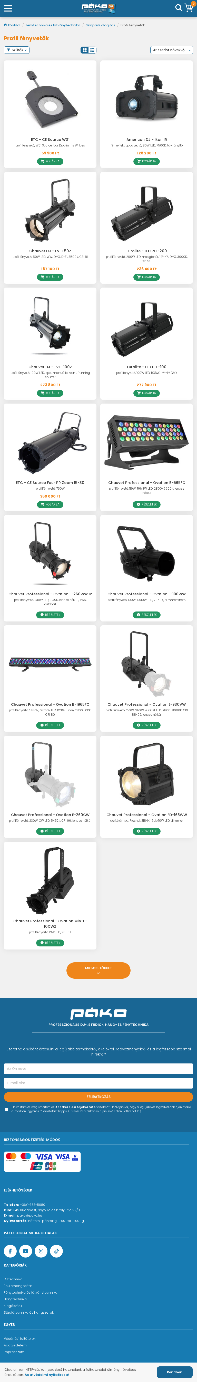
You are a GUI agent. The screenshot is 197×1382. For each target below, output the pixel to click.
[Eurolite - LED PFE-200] (147, 210)
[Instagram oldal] (41, 1251)
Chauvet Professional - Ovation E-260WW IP (50, 594)
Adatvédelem (15, 1345)
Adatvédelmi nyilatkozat (47, 1374)
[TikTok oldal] (56, 1251)
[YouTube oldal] (25, 1251)
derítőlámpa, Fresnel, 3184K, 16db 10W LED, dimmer (146, 821)
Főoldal (14, 25)
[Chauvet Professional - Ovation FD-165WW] (147, 774)
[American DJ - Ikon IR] (147, 99)
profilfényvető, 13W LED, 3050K (50, 932)
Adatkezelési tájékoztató (75, 1107)
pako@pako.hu (29, 1215)
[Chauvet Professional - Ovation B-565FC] (147, 442)
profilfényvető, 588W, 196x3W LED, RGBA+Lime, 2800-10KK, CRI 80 (50, 712)
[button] (84, 50)
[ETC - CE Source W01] (50, 99)
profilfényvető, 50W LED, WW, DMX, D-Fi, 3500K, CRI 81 (50, 257)
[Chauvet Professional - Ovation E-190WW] (147, 554)
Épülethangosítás (18, 1286)
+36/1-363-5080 (32, 1204)
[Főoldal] (98, 8)
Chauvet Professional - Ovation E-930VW (146, 704)
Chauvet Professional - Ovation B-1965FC (50, 704)
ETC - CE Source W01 (50, 139)
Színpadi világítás (101, 25)
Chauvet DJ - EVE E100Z (50, 367)
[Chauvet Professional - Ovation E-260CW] (50, 774)
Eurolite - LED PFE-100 (146, 367)
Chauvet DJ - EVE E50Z (50, 251)
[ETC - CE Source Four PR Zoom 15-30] (50, 442)
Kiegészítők (13, 1306)
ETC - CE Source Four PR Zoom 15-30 (50, 482)
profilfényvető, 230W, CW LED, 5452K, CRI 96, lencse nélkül (50, 821)
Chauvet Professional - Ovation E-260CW (50, 814)
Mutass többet (98, 968)
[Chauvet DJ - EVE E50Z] (50, 210)
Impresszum (14, 1352)
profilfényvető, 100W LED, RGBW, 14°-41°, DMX (146, 373)
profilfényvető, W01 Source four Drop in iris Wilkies (50, 145)
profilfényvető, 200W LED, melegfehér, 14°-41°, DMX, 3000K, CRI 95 (147, 259)
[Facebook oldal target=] (10, 1251)
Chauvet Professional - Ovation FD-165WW (146, 814)
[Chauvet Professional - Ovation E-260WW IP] (50, 554)
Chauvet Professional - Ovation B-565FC (146, 482)
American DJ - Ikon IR (146, 139)
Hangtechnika (15, 1299)
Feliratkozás (99, 1096)
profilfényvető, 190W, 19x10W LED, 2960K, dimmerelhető (146, 600)
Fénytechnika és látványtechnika (53, 25)
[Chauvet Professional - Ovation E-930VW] (147, 664)
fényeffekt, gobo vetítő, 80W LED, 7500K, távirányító (147, 145)
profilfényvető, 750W (50, 489)
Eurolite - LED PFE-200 (146, 251)
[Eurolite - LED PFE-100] (147, 326)
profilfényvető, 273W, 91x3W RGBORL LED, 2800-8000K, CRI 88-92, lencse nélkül (147, 712)
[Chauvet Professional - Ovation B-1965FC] (50, 664)
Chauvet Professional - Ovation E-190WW (146, 594)
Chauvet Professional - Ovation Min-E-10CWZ (50, 924)
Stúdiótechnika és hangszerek (29, 1312)
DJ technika (13, 1279)
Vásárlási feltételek (19, 1338)
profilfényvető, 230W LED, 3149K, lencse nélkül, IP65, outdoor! (50, 602)
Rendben (174, 1372)
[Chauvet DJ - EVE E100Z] (50, 326)
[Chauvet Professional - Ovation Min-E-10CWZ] (50, 880)
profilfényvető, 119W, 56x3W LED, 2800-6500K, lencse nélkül (146, 491)
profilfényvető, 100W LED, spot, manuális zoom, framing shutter (50, 375)
